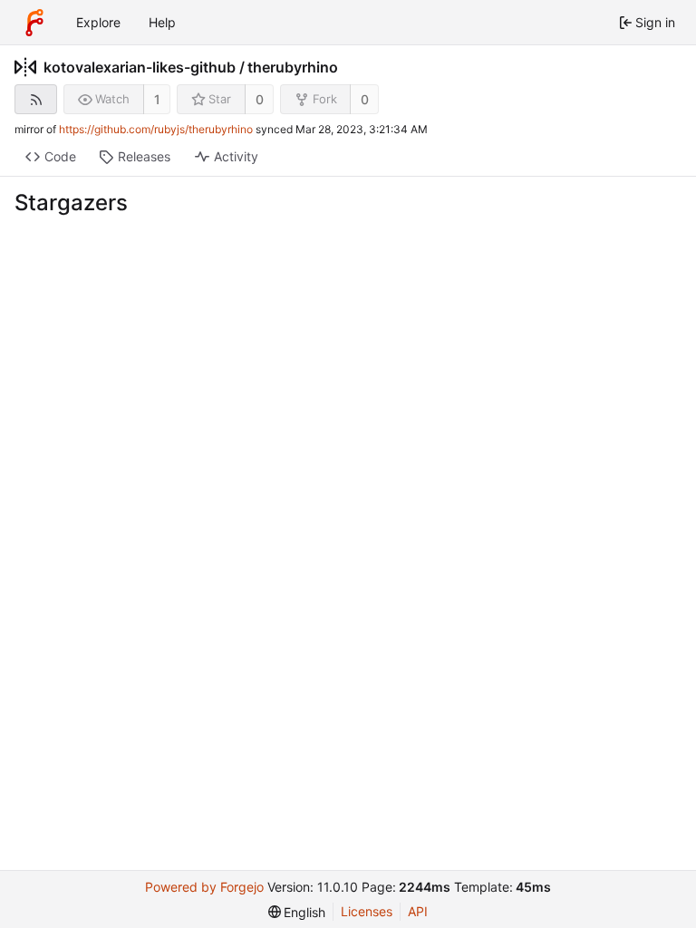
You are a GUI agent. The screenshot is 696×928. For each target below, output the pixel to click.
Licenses (366, 911)
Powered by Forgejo (204, 886)
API (418, 911)
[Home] (34, 22)
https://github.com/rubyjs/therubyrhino (156, 129)
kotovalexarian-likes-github (140, 67)
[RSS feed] (35, 99)
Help (162, 22)
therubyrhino (292, 67)
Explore (98, 22)
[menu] (297, 912)
